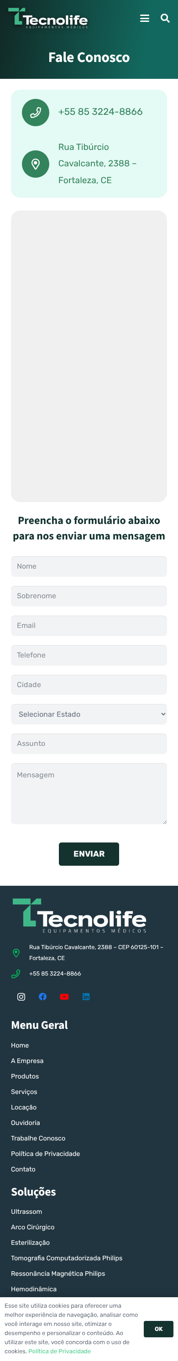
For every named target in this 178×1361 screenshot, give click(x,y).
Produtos (25, 1076)
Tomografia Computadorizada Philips (66, 1258)
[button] (144, 18)
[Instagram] (21, 997)
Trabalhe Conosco (38, 1138)
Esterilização (30, 1243)
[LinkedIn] (86, 997)
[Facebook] (43, 997)
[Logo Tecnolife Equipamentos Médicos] (48, 18)
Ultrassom (26, 1212)
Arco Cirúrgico (32, 1227)
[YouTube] (64, 997)
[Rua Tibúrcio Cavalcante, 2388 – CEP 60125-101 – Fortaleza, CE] (20, 953)
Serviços (24, 1092)
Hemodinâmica (34, 1289)
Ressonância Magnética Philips (58, 1274)
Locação (24, 1107)
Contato (23, 1169)
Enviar (89, 854)
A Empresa (27, 1061)
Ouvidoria (25, 1123)
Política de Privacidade (45, 1154)
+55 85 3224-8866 (55, 974)
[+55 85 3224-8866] (20, 974)
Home (20, 1045)
